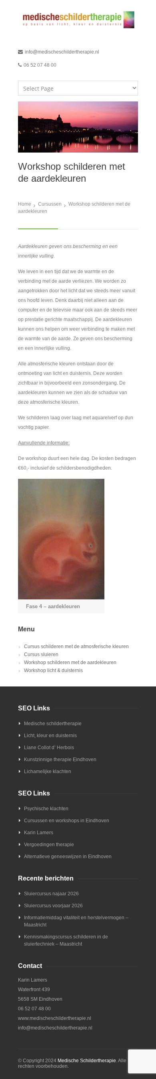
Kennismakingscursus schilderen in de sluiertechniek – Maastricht (66, 940)
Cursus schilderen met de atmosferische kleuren (76, 646)
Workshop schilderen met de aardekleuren (70, 662)
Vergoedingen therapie (49, 844)
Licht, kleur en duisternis (50, 735)
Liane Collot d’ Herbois (49, 747)
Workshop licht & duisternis (53, 670)
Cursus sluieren (41, 654)
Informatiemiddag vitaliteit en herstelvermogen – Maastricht (76, 921)
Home (24, 204)
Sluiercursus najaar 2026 (51, 894)
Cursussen (50, 204)
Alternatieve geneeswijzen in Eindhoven (68, 856)
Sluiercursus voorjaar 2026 (53, 905)
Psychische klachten (46, 808)
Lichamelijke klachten (47, 771)
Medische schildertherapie (53, 723)
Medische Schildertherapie (87, 1060)
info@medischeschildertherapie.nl (62, 52)
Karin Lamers (38, 832)
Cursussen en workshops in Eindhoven (66, 820)
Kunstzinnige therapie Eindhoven (60, 759)
